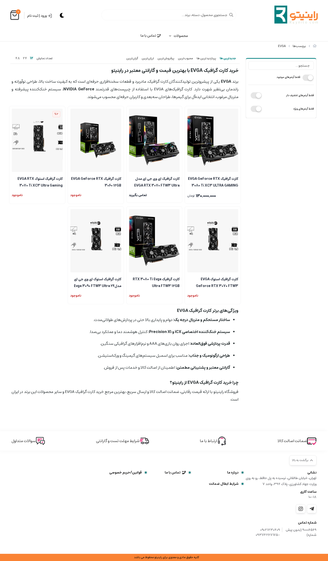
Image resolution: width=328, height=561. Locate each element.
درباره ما (232, 472)
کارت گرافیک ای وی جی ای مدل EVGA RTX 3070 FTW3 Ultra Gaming (157, 181)
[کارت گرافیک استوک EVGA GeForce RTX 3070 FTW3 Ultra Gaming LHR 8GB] (212, 240)
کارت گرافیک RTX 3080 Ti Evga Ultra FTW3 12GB (156, 282)
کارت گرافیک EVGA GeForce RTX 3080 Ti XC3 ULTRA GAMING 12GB (213, 181)
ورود (44, 16)
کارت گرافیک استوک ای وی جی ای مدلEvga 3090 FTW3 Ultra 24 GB (97, 282)
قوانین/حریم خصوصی (125, 472)
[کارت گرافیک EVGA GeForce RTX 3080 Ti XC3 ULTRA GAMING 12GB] (212, 140)
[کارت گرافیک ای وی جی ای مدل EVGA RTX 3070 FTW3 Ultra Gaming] (154, 140)
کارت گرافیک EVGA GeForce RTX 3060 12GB (96, 181)
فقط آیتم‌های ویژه (303, 108)
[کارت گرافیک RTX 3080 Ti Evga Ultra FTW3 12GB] (154, 240)
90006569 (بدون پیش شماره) (301, 532)
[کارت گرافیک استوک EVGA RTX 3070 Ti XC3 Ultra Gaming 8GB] (37, 140)
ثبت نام (32, 16)
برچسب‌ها (299, 46)
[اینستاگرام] (300, 508)
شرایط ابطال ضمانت (223, 483)
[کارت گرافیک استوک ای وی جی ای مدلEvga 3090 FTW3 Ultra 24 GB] (95, 240)
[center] (231, 14)
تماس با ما (148, 36)
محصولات (181, 36)
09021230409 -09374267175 (268, 532)
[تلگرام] (311, 508)
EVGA (282, 46)
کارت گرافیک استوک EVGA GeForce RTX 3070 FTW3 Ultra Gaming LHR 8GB (217, 282)
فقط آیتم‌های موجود (288, 77)
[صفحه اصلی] (314, 46)
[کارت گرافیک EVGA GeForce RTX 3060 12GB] (95, 140)
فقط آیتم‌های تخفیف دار (300, 95)
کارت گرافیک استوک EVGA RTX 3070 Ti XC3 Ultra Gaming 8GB (40, 181)
